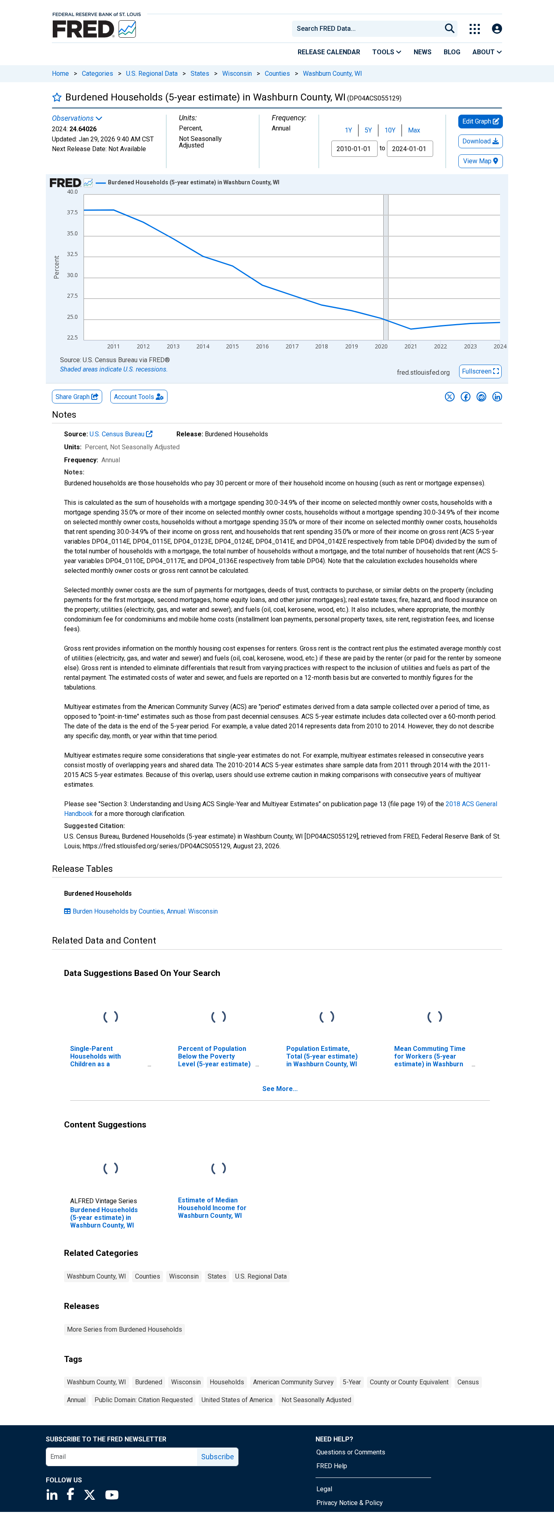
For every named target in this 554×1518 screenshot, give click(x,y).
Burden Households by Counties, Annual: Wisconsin (145, 911)
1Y (348, 130)
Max (414, 130)
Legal (324, 1489)
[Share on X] (450, 396)
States (200, 73)
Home (60, 73)
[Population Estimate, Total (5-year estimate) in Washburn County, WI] (326, 1017)
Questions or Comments (350, 1452)
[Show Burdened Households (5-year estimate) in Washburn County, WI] (193, 182)
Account (134, 397)
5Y (368, 130)
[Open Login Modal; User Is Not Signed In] (497, 29)
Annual (76, 1400)
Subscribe (217, 1456)
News (423, 52)
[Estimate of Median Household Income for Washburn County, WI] (218, 1168)
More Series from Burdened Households (124, 1329)
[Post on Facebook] (465, 396)
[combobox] (366, 29)
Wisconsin (237, 73)
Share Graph (73, 397)
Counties (277, 73)
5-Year (352, 1382)
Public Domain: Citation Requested (143, 1400)
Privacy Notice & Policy (349, 1503)
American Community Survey (293, 1382)
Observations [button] (73, 118)
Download (477, 141)
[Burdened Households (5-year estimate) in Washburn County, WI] (110, 1168)
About (484, 52)
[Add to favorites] (57, 97)
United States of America (237, 1400)
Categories (97, 73)
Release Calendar (329, 52)
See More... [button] (280, 1089)
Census (468, 1382)
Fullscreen (477, 371)
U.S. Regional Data (152, 73)
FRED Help (331, 1466)
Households (227, 1382)
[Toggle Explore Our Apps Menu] (475, 29)
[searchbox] (368, 29)
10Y (389, 130)
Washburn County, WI (332, 73)
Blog (452, 52)
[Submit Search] (449, 29)
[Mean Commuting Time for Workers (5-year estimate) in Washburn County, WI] (434, 1017)
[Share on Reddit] (481, 396)
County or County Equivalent (409, 1382)
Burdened (148, 1382)
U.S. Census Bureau (118, 434)
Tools (384, 52)
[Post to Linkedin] (497, 396)
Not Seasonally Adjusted (316, 1400)
